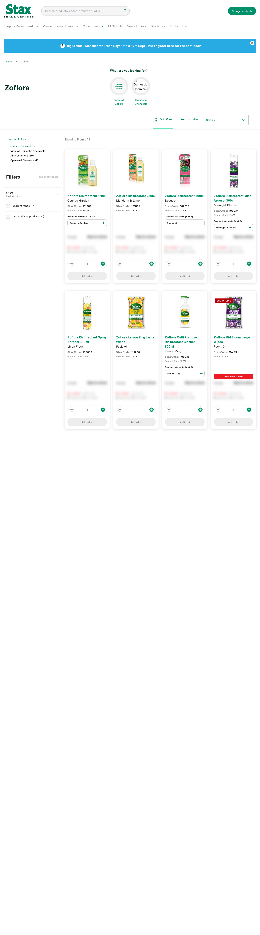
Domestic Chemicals (20, 146)
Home (9, 61)
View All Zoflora (17, 139)
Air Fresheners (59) (22, 155)
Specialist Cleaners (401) (25, 160)
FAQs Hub (115, 26)
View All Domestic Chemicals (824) (31, 151)
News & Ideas (136, 26)
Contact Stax (178, 26)
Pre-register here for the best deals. (175, 46)
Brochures (158, 26)
